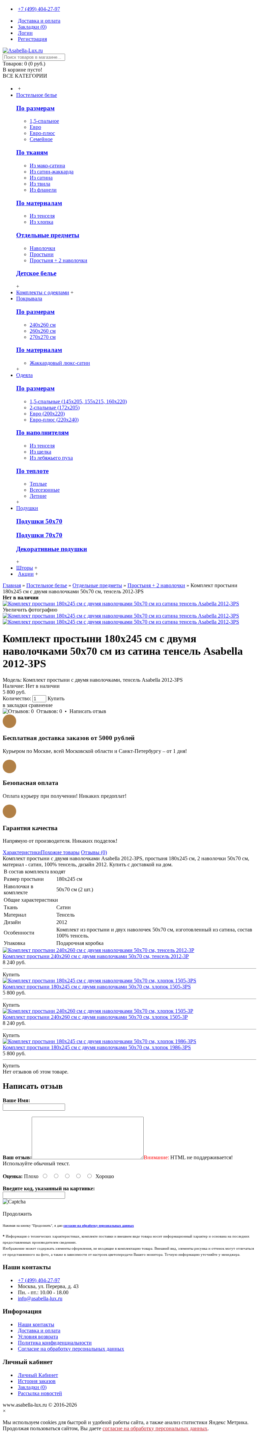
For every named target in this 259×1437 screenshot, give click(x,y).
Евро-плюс (42, 133)
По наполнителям (42, 432)
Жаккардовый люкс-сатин (60, 363)
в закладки (15, 705)
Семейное (41, 139)
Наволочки (42, 248)
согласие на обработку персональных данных (155, 1428)
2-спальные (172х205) (55, 407)
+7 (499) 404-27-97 (39, 1280)
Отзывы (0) (94, 852)
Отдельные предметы (47, 235)
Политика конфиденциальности (55, 1343)
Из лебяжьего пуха (51, 458)
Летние (38, 496)
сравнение (41, 705)
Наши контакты (36, 1324)
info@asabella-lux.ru (40, 1298)
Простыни (42, 254)
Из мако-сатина (47, 165)
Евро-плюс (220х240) (54, 420)
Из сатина (41, 178)
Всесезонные (45, 490)
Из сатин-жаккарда (52, 171)
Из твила (40, 184)
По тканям (32, 152)
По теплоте (32, 471)
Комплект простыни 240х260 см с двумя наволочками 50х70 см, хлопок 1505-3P (95, 1017)
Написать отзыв (87, 711)
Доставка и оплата (39, 1330)
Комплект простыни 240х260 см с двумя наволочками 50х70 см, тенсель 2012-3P (96, 956)
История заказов (37, 1381)
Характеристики (22, 852)
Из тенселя (42, 216)
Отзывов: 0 (49, 711)
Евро (35, 127)
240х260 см (43, 325)
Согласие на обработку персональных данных (71, 1349)
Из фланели (43, 190)
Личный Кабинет (38, 1375)
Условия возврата (38, 1336)
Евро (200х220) (47, 413)
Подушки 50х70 (39, 521)
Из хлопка (41, 222)
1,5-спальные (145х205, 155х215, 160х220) (78, 401)
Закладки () (32, 1387)
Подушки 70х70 (39, 535)
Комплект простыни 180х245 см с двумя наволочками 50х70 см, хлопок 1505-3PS (97, 986)
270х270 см (43, 337)
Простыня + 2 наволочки (58, 260)
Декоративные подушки (51, 548)
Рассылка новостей (40, 1393)
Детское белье (36, 273)
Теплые (38, 484)
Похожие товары (60, 852)
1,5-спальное (44, 121)
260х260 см (43, 331)
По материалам (39, 203)
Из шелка (40, 452)
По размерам (35, 108)
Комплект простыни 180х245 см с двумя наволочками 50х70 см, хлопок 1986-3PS (97, 1047)
